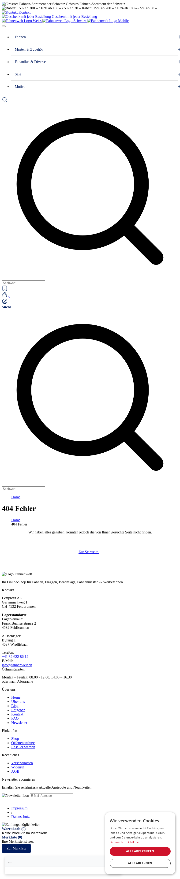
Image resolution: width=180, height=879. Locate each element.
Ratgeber (18, 710)
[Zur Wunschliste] (5, 290)
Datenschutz (20, 817)
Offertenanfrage (23, 743)
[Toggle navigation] (4, 26)
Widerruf (17, 767)
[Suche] (5, 101)
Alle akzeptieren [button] (140, 851)
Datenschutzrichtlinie (124, 842)
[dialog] (140, 843)
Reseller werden (23, 747)
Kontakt (17, 714)
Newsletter (19, 723)
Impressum (19, 808)
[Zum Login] (5, 303)
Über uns (18, 702)
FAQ (15, 718)
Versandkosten (22, 763)
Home (15, 497)
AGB (15, 771)
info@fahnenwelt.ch (17, 665)
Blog (15, 706)
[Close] (10, 862)
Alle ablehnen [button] (140, 863)
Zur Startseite (89, 552)
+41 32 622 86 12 (15, 657)
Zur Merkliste (16, 848)
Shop (15, 739)
